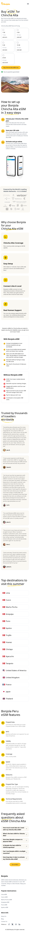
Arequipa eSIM (5, 902)
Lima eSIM (4, 894)
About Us (3, 916)
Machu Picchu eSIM (6, 899)
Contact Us (4, 921)
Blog (2, 919)
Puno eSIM (4, 905)
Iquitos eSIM (4, 907)
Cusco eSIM (4, 897)
